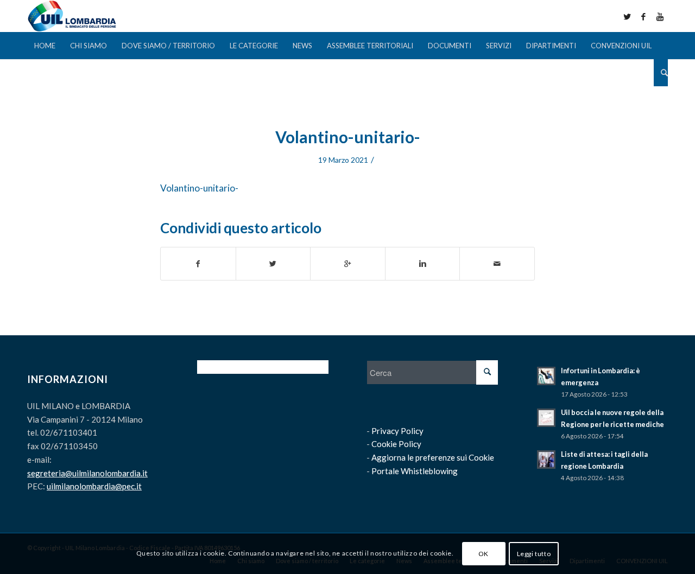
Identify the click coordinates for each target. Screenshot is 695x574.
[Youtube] (660, 16)
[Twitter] (627, 16)
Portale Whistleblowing (414, 471)
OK (483, 553)
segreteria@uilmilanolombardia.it (87, 473)
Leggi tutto (534, 553)
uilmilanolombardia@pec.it (94, 486)
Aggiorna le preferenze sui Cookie (432, 457)
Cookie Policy (396, 444)
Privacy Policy (397, 431)
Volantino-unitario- (347, 136)
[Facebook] (643, 16)
